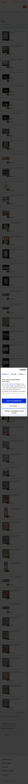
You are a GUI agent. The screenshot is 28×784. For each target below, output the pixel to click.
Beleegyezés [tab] (5, 374)
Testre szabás (13, 406)
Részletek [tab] (13, 374)
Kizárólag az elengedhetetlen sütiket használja (14, 412)
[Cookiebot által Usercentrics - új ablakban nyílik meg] (19, 370)
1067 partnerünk (11, 384)
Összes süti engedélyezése (14, 400)
